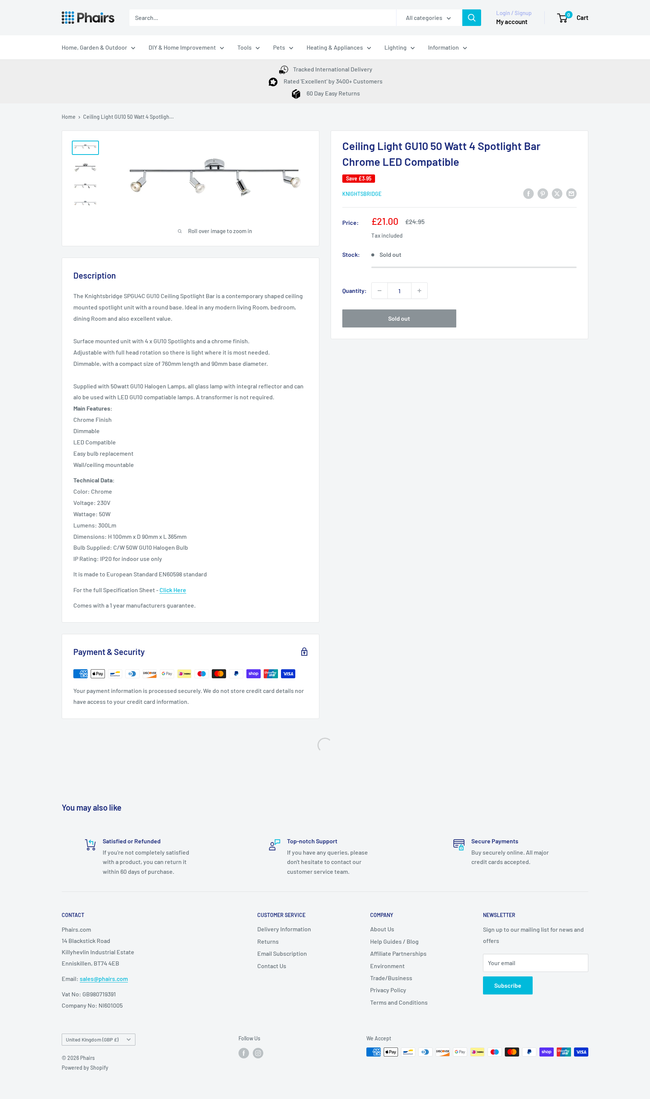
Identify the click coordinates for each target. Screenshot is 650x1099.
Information (443, 47)
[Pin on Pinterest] (543, 193)
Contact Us (271, 965)
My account (511, 21)
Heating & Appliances (335, 47)
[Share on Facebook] (528, 193)
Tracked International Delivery (332, 69)
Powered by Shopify (85, 1067)
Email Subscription (282, 953)
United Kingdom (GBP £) (92, 1039)
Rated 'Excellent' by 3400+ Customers (332, 81)
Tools (244, 47)
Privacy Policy (388, 989)
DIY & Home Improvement (182, 47)
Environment (387, 965)
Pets (279, 47)
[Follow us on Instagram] (258, 1052)
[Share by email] (571, 193)
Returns (268, 941)
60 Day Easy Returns (332, 93)
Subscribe (507, 985)
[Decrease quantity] (379, 291)
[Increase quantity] (419, 291)
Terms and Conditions (399, 1002)
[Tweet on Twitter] (557, 193)
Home (69, 117)
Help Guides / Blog (394, 941)
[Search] (471, 17)
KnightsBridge (361, 194)
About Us (382, 928)
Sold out (399, 318)
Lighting (395, 47)
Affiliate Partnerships (398, 953)
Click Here (172, 589)
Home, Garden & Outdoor (94, 47)
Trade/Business (391, 977)
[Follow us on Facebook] (243, 1052)
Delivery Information (284, 928)
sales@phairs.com (104, 978)
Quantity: (354, 290)
